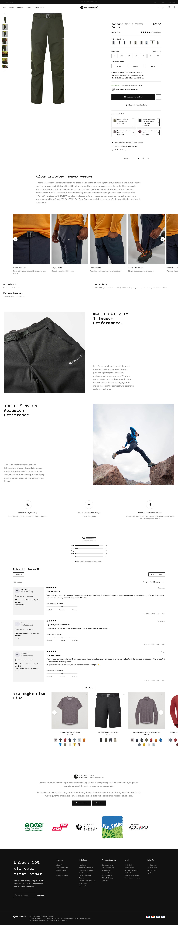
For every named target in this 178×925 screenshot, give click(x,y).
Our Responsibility (62, 868)
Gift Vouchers (83, 873)
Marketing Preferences (132, 875)
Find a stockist (171, 2)
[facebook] (134, 158)
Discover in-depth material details (127, 89)
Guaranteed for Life (108, 865)
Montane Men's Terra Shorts (108, 732)
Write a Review (158, 574)
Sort (145, 582)
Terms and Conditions (132, 870)
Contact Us (82, 886)
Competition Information (132, 878)
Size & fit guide (157, 51)
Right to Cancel (129, 873)
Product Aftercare (107, 875)
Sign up (163, 2)
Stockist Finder (61, 870)
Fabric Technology (108, 878)
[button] (151, 32)
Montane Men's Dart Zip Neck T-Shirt (146, 732)
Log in (155, 2)
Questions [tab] (33, 569)
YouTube (153, 870)
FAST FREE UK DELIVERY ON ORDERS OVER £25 (117, 2)
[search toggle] (157, 7)
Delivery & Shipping (85, 875)
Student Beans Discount (86, 870)
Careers (58, 873)
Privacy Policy (129, 868)
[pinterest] (143, 158)
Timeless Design (107, 873)
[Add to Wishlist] (158, 97)
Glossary (99, 803)
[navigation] (15, 239)
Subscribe (40, 895)
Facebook (153, 865)
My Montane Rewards (86, 868)
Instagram (153, 868)
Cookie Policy (129, 865)
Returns (81, 878)
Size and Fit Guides (108, 868)
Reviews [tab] (19, 569)
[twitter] (138, 158)
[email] (148, 158)
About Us (59, 865)
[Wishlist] (163, 7)
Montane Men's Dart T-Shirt (70, 732)
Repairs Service (107, 870)
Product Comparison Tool (87, 880)
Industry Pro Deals (62, 875)
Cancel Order (83, 883)
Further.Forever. (81, 803)
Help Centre (83, 865)
